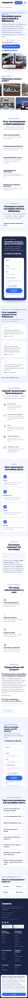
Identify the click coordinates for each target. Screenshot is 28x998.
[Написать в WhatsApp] (2, 922)
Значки (16, 974)
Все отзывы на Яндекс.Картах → (11, 377)
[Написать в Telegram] (5, 922)
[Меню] (25, 3)
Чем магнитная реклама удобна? (10, 830)
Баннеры (4, 953)
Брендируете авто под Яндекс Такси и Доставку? (12, 853)
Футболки (17, 967)
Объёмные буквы (19, 956)
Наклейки (4, 959)
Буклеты (4, 937)
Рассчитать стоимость (14, 290)
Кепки (16, 972)
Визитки (4, 935)
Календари (5, 965)
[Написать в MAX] (8, 922)
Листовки (17, 935)
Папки (3, 939)
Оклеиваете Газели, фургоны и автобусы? (12, 845)
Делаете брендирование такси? (13, 823)
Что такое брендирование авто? (13, 816)
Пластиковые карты (19, 946)
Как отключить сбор (20, 990)
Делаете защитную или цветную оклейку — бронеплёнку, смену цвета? (13, 862)
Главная (2, 7)
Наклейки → (6, 886)
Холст (3, 955)
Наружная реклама (18, 951)
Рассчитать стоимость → (11, 46)
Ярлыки (16, 944)
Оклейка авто (18, 961)
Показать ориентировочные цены (13, 224)
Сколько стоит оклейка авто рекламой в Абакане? (12, 809)
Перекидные (5, 969)
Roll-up (3, 957)
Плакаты (17, 942)
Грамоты (4, 942)
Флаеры (16, 939)
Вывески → (6, 892)
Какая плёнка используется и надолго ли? (12, 838)
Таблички (17, 958)
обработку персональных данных (13, 286)
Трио (3, 967)
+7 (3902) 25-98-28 (9, 50)
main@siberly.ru (5, 917)
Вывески (17, 954)
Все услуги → (20, 892)
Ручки (16, 969)
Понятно (14, 994)
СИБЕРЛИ (7, 3)
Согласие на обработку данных (8, 990)
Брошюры (17, 937)
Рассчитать (18, 2)
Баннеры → (19, 886)
